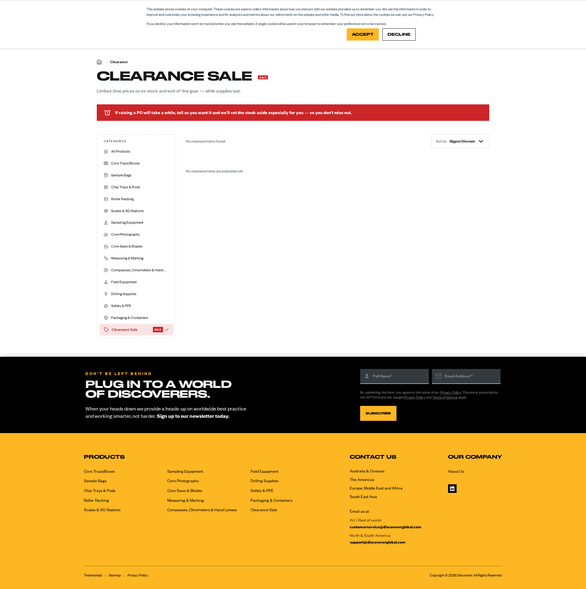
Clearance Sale (264, 509)
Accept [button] (363, 34)
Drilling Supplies (264, 480)
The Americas (362, 479)
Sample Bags (95, 480)
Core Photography (183, 480)
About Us (456, 471)
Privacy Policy (450, 392)
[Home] (99, 62)
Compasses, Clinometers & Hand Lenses (202, 509)
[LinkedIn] (452, 488)
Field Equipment (264, 471)
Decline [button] (399, 34)
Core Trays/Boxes (99, 471)
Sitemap (115, 575)
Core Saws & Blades (184, 490)
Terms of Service (445, 397)
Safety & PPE (262, 490)
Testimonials (93, 575)
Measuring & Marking (185, 500)
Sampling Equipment (185, 471)
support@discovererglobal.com (378, 542)
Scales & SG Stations (102, 509)
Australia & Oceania (367, 471)
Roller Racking (96, 500)
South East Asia (363, 496)
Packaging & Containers (271, 500)
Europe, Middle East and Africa (376, 488)
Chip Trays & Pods (99, 490)
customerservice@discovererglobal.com (385, 526)
